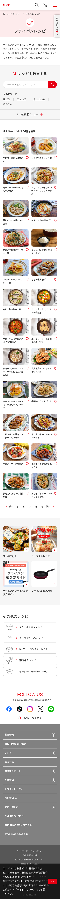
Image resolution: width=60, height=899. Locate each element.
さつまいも (39, 99)
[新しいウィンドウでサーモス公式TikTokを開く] (19, 709)
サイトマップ (22, 851)
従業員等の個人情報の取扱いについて (30, 860)
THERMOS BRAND (15, 744)
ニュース (9, 762)
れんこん (7, 104)
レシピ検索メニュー (27, 114)
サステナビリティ (14, 789)
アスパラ (21, 99)
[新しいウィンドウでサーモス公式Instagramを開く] (30, 709)
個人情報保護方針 (30, 855)
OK (52, 881)
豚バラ (6, 99)
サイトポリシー (37, 851)
